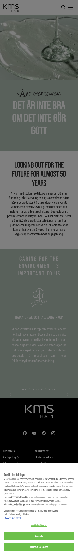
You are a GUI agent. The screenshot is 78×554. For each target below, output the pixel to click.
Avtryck (18, 517)
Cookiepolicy (10, 517)
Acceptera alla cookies (39, 546)
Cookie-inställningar (39, 525)
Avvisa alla (39, 536)
